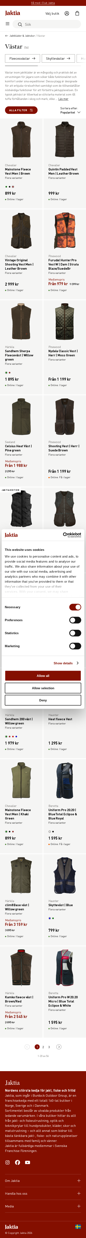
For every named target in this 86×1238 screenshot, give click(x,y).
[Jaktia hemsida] (12, 13)
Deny (43, 700)
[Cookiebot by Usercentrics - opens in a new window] (63, 535)
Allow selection (43, 688)
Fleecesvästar (19, 58)
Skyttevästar (55, 58)
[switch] (75, 620)
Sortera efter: (69, 110)
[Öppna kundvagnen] (77, 13)
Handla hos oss (16, 1193)
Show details (63, 663)
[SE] (78, 1230)
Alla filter (18, 110)
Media (9, 1206)
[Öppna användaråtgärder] (66, 13)
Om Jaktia (12, 1180)
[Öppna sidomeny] (7, 24)
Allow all (43, 676)
